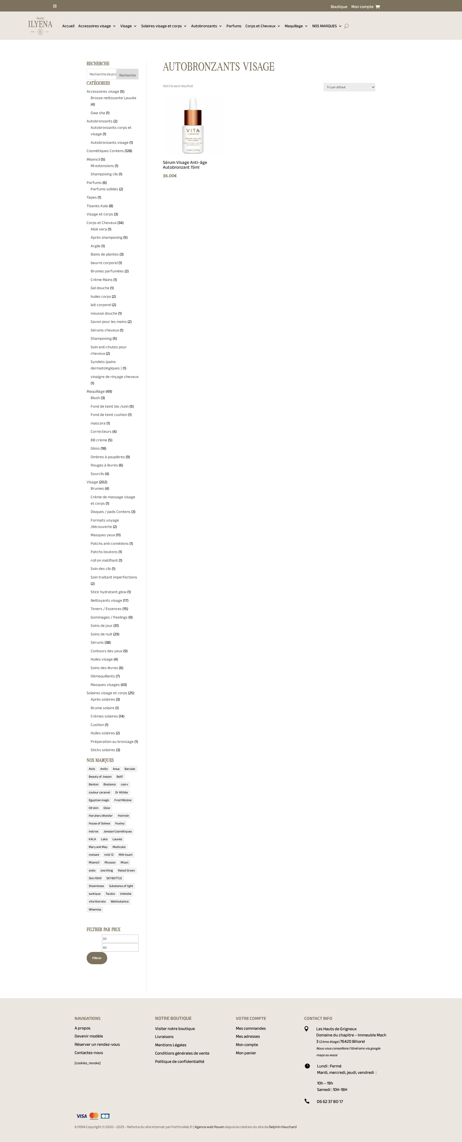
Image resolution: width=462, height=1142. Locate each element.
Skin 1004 (95, 878)
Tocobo (110, 894)
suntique (95, 894)
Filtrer (97, 958)
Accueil (68, 26)
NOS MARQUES (324, 26)
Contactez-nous (89, 1053)
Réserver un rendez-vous (97, 1044)
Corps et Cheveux (260, 26)
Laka (104, 839)
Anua (116, 769)
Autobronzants (204, 26)
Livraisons (164, 1037)
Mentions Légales (170, 1045)
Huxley (120, 823)
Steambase (96, 886)
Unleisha (125, 894)
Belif (120, 777)
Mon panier (246, 1053)
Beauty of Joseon (100, 777)
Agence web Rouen (210, 1127)
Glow (106, 808)
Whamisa (95, 909)
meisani (94, 855)
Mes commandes (251, 1028)
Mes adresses (248, 1036)
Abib (92, 769)
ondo (92, 870)
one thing (107, 870)
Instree (93, 831)
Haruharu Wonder (101, 816)
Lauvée (117, 839)
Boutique (339, 8)
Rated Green (126, 870)
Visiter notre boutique (175, 1029)
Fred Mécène (123, 800)
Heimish (123, 816)
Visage (126, 26)
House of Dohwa (99, 823)
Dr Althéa (121, 792)
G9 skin (93, 808)
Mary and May (98, 847)
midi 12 (109, 855)
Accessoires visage (94, 26)
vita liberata (97, 901)
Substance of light (121, 886)
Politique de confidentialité (179, 1062)
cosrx (124, 784)
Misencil (94, 862)
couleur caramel (99, 792)
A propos (82, 1028)
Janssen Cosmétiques (117, 831)
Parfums (233, 26)
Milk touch (125, 855)
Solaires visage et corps (161, 26)
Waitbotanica (120, 901)
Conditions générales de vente (182, 1053)
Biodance (109, 784)
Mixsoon (110, 862)
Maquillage (294, 26)
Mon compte (362, 8)
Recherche (127, 75)
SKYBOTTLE (114, 878)
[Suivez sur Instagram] (55, 6)
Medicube (119, 847)
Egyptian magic (99, 800)
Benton (93, 784)
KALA (92, 839)
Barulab (130, 769)
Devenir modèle (89, 1036)
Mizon (124, 862)
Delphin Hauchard (283, 1127)
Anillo (104, 769)
